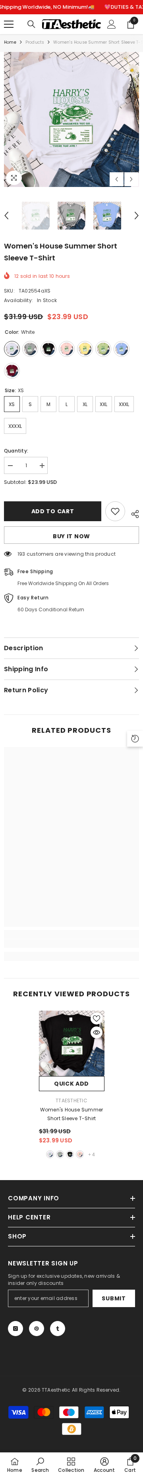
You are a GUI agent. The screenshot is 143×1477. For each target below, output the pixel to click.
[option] (71, 119)
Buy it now (71, 536)
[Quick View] (96, 1032)
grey (60, 1154)
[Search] (31, 24)
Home (10, 42)
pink (80, 1154)
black (70, 1154)
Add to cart (52, 511)
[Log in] (111, 24)
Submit (114, 1298)
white (50, 1154)
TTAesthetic (71, 1100)
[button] (117, 179)
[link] (71, 943)
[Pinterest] (36, 1328)
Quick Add (71, 1084)
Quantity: (16, 450)
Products (34, 42)
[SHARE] (132, 513)
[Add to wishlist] (115, 511)
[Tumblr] (57, 1328)
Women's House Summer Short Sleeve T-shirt (71, 1114)
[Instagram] (15, 1328)
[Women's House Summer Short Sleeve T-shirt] (71, 1043)
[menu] (9, 24)
